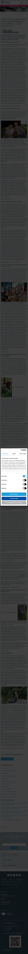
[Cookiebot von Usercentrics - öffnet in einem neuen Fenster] (21, 450)
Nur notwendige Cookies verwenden (14, 502)
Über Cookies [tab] (23, 453)
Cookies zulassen (14, 494)
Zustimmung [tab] (5, 453)
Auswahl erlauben (14, 498)
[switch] (25, 480)
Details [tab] (14, 453)
